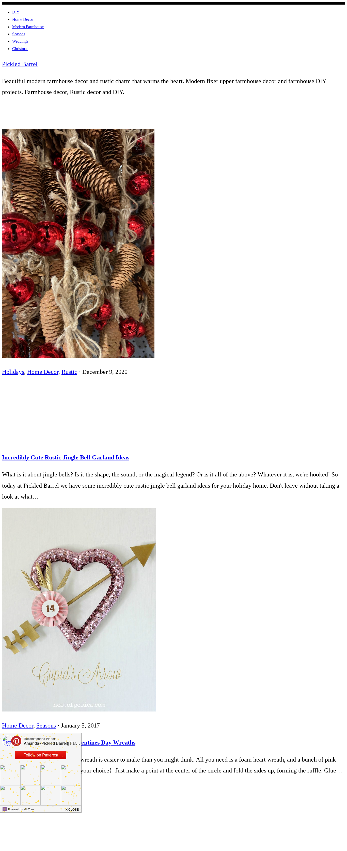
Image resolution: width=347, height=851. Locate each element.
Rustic (69, 371)
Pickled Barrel (20, 64)
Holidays (13, 371)
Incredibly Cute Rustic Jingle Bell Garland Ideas (65, 457)
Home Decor (42, 371)
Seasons (46, 725)
